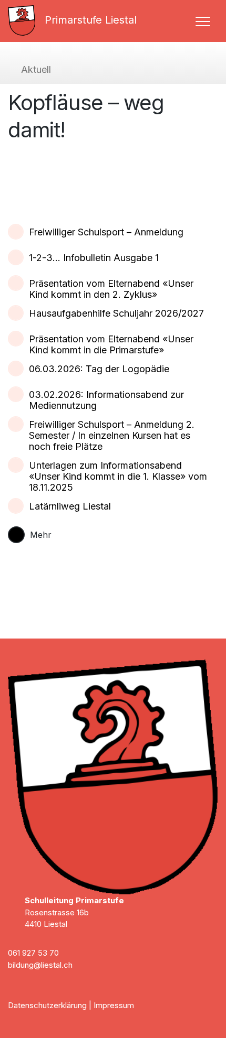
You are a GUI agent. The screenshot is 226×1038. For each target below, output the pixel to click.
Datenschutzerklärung (47, 1005)
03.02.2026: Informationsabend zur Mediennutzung (106, 400)
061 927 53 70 (33, 953)
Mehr (41, 534)
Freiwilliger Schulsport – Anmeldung (106, 231)
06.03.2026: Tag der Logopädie (99, 368)
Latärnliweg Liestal (70, 506)
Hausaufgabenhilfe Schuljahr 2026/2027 (116, 313)
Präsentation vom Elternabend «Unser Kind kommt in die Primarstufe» (111, 344)
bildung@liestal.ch (40, 965)
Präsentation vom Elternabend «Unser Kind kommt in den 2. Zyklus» (111, 289)
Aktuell (36, 69)
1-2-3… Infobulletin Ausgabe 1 (94, 257)
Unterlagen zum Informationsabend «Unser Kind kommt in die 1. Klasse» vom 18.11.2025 (118, 476)
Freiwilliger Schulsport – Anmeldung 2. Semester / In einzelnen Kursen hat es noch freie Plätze (111, 435)
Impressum (114, 1005)
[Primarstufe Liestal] (26, 20)
